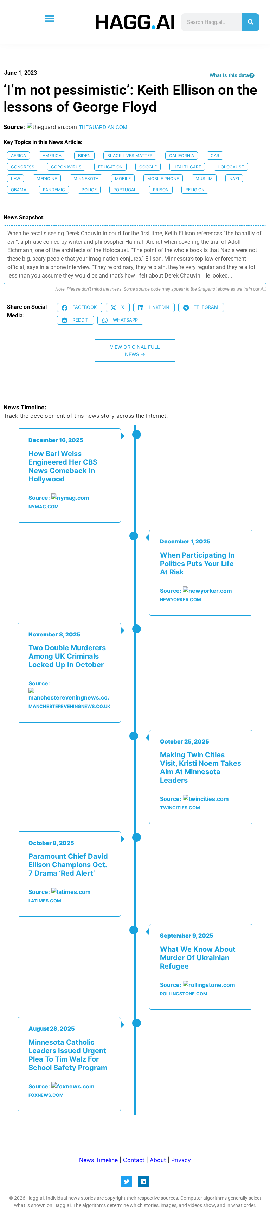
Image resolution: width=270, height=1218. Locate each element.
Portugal (124, 189)
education (110, 166)
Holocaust (231, 166)
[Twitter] (126, 1181)
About (158, 1159)
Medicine (47, 178)
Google (148, 166)
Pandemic (54, 189)
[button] (50, 18)
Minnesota (85, 178)
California (181, 155)
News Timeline (98, 1159)
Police (89, 189)
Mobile (123, 178)
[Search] (250, 22)
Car (215, 155)
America (52, 155)
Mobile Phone (163, 178)
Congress (22, 166)
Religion (195, 189)
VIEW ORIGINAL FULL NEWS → (135, 350)
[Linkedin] (143, 1181)
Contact (133, 1159)
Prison (161, 189)
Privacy (181, 1159)
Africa (18, 155)
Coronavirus (66, 166)
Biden (84, 155)
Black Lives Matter (130, 155)
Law (15, 178)
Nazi (234, 178)
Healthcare (187, 166)
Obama (18, 189)
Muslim (204, 178)
